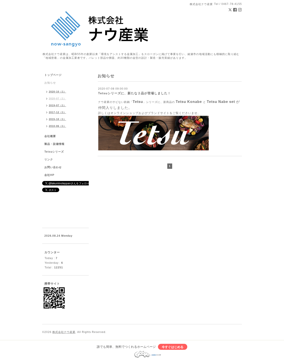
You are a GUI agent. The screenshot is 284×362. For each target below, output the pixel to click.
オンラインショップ (124, 113)
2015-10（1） (57, 119)
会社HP (49, 175)
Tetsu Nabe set (221, 102)
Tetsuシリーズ (54, 151)
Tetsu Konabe (189, 102)
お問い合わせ (53, 167)
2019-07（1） (57, 105)
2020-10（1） (57, 91)
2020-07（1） (57, 98)
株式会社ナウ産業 (63, 332)
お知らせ (50, 82)
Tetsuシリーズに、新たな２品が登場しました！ (134, 93)
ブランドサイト (159, 113)
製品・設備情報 (54, 144)
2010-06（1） (57, 126)
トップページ (53, 75)
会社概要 (50, 136)
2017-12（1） (57, 112)
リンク (48, 159)
